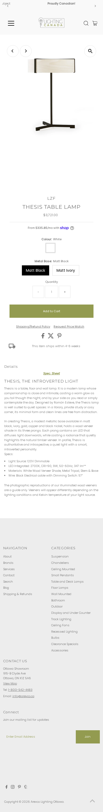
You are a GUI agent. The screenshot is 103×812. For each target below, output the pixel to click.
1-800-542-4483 (20, 690)
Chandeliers (60, 563)
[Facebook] (6, 787)
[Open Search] (86, 23)
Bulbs (55, 638)
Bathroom (58, 600)
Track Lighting (61, 619)
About (7, 556)
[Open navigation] (15, 23)
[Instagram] (13, 787)
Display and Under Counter (71, 613)
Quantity (51, 282)
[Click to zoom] (90, 51)
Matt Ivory (66, 270)
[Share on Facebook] (43, 337)
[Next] (95, 6)
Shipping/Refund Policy (33, 326)
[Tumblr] (26, 787)
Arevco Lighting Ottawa (47, 802)
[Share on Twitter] (51, 337)
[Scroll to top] (92, 801)
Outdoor (57, 606)
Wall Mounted (61, 594)
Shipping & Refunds (17, 594)
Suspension (60, 556)
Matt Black (35, 270)
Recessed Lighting (64, 631)
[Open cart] (94, 23)
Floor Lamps (59, 588)
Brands (8, 563)
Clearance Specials (64, 644)
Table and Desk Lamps (67, 581)
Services (9, 569)
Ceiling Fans (60, 625)
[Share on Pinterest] (59, 337)
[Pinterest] (19, 787)
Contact (9, 575)
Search (8, 581)
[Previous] (8, 6)
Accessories (59, 650)
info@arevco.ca (23, 696)
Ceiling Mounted (63, 569)
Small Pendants (62, 575)
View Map (10, 683)
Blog (6, 588)
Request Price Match (69, 326)
